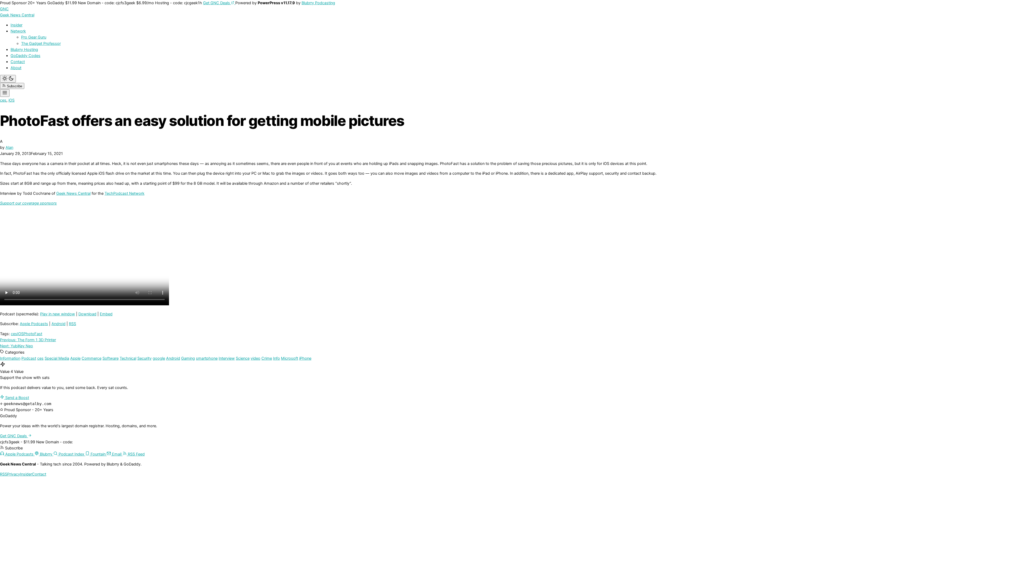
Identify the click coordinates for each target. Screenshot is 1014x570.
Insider (16, 25)
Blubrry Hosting (24, 49)
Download (87, 314)
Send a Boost (16, 397)
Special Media (57, 358)
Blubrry (46, 454)
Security (144, 358)
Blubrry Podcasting (318, 3)
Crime (266, 358)
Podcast (28, 358)
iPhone (305, 358)
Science (243, 358)
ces (3, 100)
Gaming (188, 358)
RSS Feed (136, 454)
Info (276, 358)
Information (10, 358)
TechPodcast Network (124, 193)
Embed (106, 314)
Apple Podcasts (34, 323)
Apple (75, 358)
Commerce (91, 358)
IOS (20, 333)
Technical (128, 358)
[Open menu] (5, 93)
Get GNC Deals (217, 3)
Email (117, 454)
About (16, 67)
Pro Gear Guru (33, 37)
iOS (11, 100)
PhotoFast (33, 333)
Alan (9, 147)
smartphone (207, 358)
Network (18, 31)
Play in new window (57, 314)
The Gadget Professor (41, 43)
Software (110, 358)
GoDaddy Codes (25, 55)
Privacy (13, 474)
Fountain (98, 454)
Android (58, 323)
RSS (72, 323)
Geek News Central (73, 193)
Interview (227, 358)
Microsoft (289, 358)
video (255, 358)
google (159, 358)
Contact (18, 61)
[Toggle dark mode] (8, 79)
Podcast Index (71, 454)
